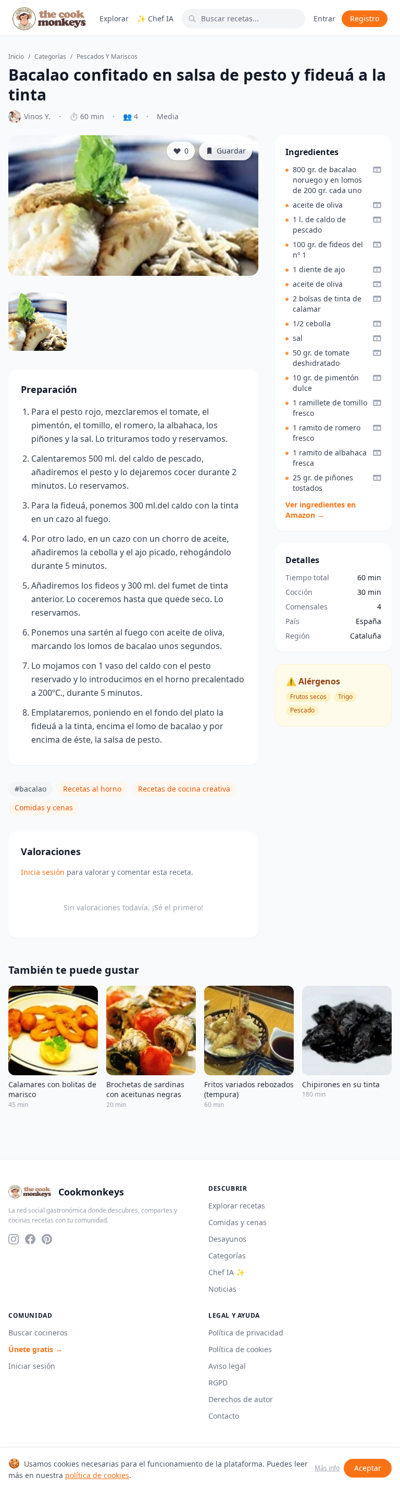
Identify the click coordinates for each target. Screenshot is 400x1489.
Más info (327, 1468)
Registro (364, 18)
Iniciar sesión (31, 1366)
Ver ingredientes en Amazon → (320, 510)
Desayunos (227, 1239)
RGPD (218, 1383)
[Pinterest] (47, 1239)
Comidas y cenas (44, 807)
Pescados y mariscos (107, 57)
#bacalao (30, 789)
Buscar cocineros (38, 1333)
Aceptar (367, 1468)
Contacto (223, 1416)
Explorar (114, 18)
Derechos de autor (240, 1399)
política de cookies (97, 1475)
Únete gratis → (35, 1349)
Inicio (16, 57)
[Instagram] (13, 1239)
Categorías (50, 57)
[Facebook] (30, 1239)
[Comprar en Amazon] (377, 170)
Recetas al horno (92, 789)
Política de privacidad (245, 1333)
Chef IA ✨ (226, 1272)
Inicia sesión (43, 872)
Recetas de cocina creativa (184, 789)
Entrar (324, 18)
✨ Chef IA (155, 18)
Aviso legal (227, 1366)
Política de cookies (240, 1349)
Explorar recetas (236, 1206)
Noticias (222, 1289)
